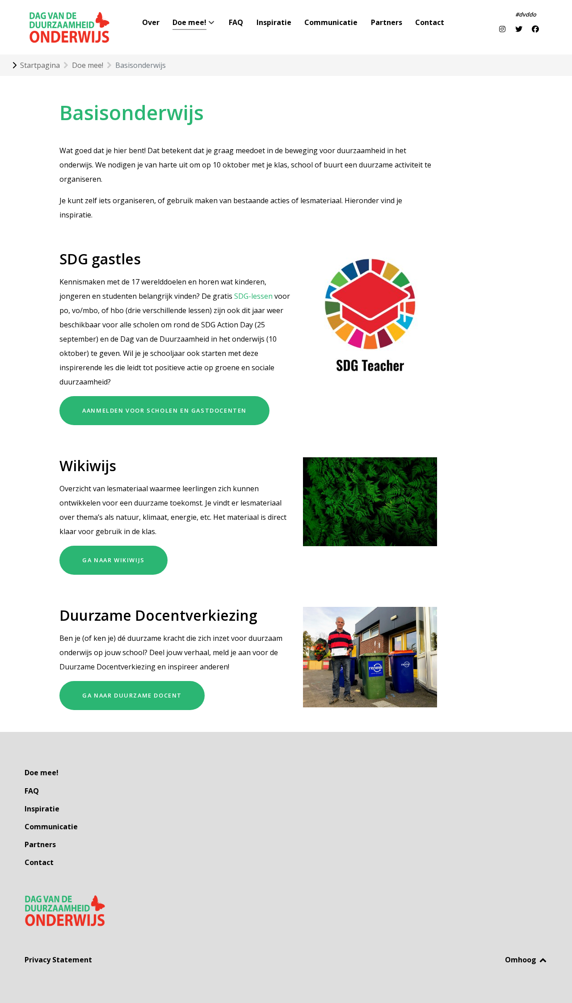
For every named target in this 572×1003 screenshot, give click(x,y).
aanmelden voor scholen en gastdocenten (164, 410)
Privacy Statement (58, 960)
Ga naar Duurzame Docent (132, 695)
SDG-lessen (253, 296)
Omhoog (521, 960)
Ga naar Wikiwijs (113, 560)
